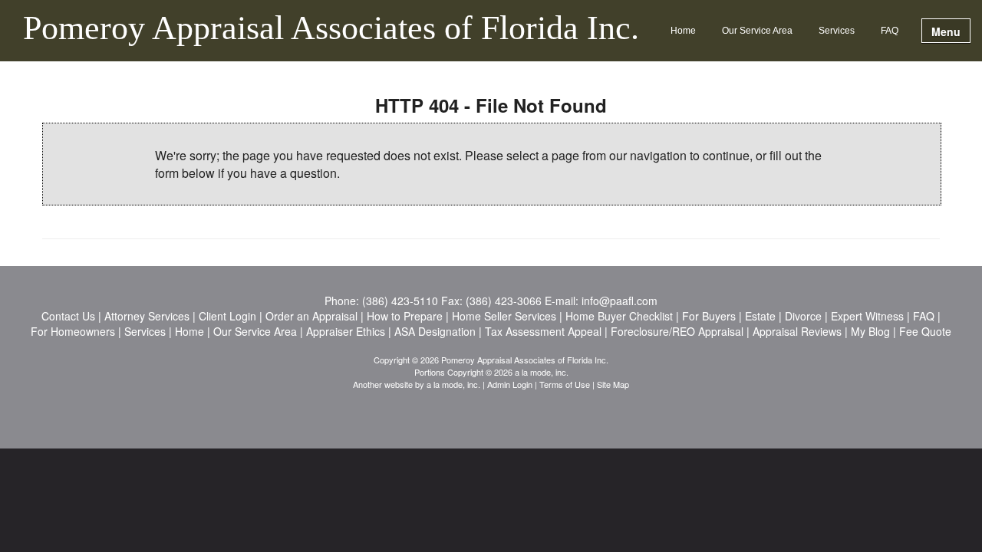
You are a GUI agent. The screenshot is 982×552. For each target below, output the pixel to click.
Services (837, 30)
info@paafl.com (619, 300)
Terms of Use (564, 384)
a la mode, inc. (453, 384)
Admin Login (509, 384)
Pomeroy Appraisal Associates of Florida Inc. (331, 29)
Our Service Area (757, 30)
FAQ (889, 30)
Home (683, 30)
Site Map (613, 384)
